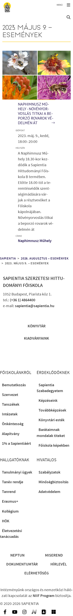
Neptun (17, 555)
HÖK (5, 521)
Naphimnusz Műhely (35, 240)
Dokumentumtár (22, 564)
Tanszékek (10, 404)
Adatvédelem (49, 491)
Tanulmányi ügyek (17, 472)
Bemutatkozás (14, 385)
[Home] (7, 7)
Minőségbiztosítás (54, 482)
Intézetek (10, 414)
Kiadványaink (36, 338)
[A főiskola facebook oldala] (5, 612)
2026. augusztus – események (45, 259)
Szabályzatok (49, 472)
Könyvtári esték (51, 420)
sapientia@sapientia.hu (34, 305)
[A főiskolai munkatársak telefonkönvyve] (44, 612)
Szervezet (10, 394)
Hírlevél (58, 564)
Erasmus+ (10, 501)
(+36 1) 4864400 (22, 300)
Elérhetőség (36, 573)
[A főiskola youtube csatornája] (14, 612)
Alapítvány (10, 433)
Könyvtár (37, 326)
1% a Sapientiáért (16, 443)
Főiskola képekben (54, 445)
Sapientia (8, 259)
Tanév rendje (12, 482)
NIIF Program (44, 595)
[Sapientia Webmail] (53, 612)
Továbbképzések (52, 410)
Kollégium (10, 511)
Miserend (54, 555)
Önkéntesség (12, 423)
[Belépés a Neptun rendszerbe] (34, 612)
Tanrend (9, 491)
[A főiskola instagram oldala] (24, 612)
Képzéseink (48, 400)
